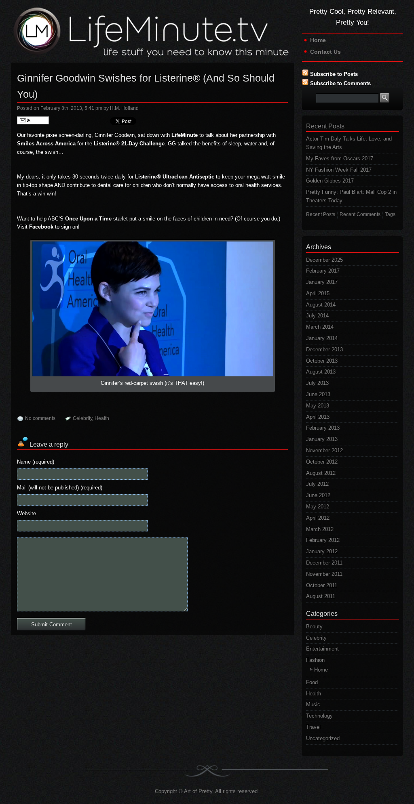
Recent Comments (360, 214)
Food (312, 682)
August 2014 (321, 305)
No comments (40, 418)
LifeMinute (184, 135)
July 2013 (317, 383)
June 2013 (318, 394)
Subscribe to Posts (334, 74)
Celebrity (82, 418)
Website (26, 513)
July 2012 (317, 484)
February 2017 (323, 271)
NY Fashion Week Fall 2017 (339, 170)
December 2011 (324, 563)
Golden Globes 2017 (330, 181)
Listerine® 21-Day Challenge (129, 144)
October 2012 (322, 462)
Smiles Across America (46, 144)
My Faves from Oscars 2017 (339, 158)
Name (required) (35, 462)
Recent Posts (320, 214)
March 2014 (320, 327)
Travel (313, 727)
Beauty (314, 626)
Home (318, 40)
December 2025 (324, 260)
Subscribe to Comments (340, 83)
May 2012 (317, 507)
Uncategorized (323, 738)
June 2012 (318, 495)
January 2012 (322, 551)
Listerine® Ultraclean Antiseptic (174, 177)
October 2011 (321, 585)
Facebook (41, 227)
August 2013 (321, 372)
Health (102, 418)
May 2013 (317, 406)
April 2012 (318, 518)
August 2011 (320, 596)
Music (313, 704)
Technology (319, 716)
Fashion (315, 660)
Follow (38, 120)
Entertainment (322, 649)
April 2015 (318, 293)
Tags (390, 214)
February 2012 (323, 540)
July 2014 (317, 316)
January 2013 (322, 439)
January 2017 (322, 282)
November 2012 (324, 450)
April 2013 (318, 417)
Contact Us (325, 51)
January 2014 (322, 338)
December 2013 (324, 349)
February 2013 (323, 428)
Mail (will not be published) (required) (59, 488)
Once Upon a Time (88, 219)
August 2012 (321, 473)
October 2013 (322, 361)
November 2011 (324, 574)
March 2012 (320, 529)
